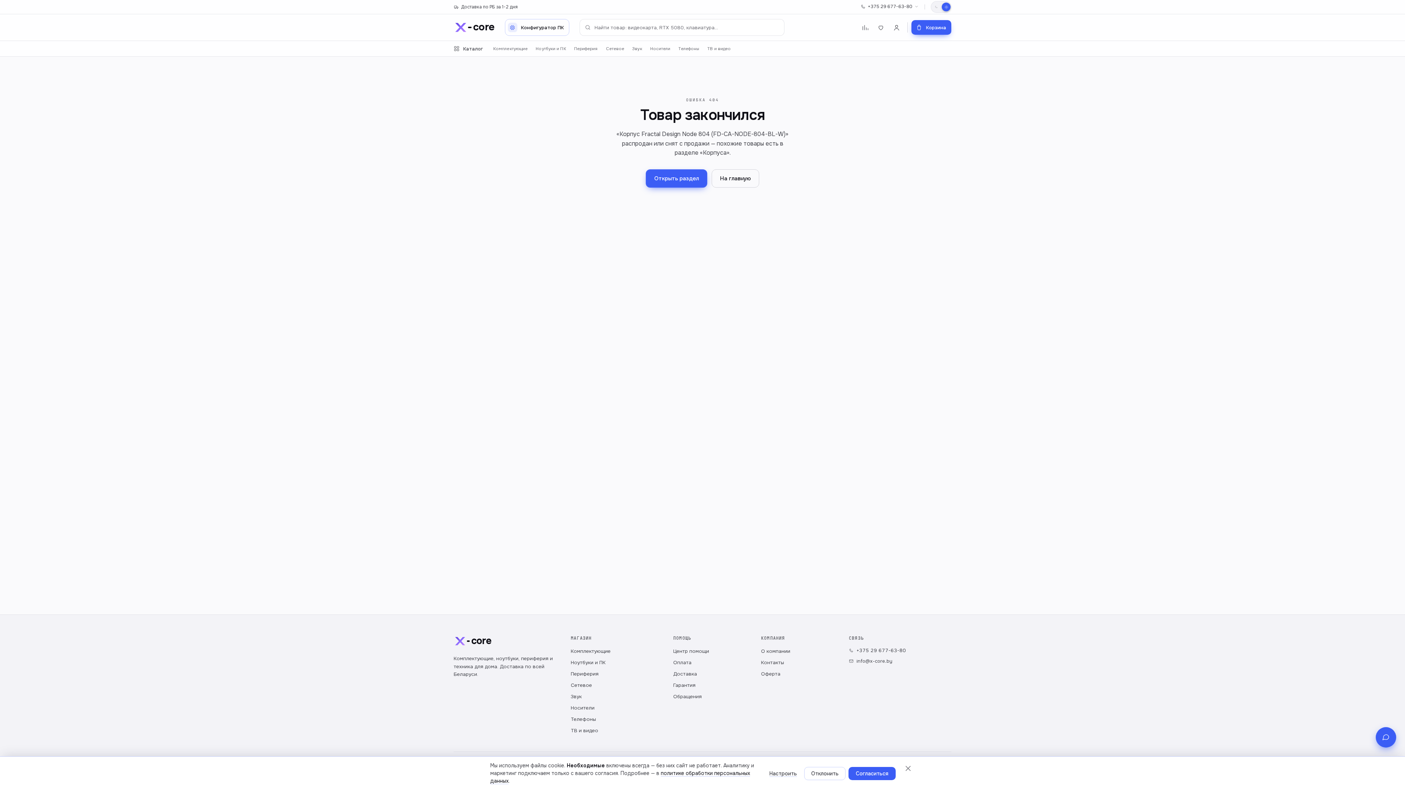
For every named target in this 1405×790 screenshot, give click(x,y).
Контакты (772, 662)
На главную (735, 178)
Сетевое (615, 49)
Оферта (770, 674)
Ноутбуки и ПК (551, 49)
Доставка (685, 674)
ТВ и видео (719, 49)
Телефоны (688, 49)
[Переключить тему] (941, 7)
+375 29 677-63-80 (890, 7)
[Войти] (896, 27)
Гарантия (684, 685)
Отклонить (825, 773)
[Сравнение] (865, 27)
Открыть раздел (676, 178)
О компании (775, 651)
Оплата (682, 662)
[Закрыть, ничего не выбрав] (908, 768)
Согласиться (872, 773)
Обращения (687, 696)
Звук (637, 49)
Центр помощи (691, 651)
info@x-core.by (874, 661)
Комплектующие (510, 49)
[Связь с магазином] (1386, 737)
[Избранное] (881, 27)
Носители (660, 49)
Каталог (473, 49)
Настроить (783, 773)
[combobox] (682, 27)
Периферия (586, 49)
